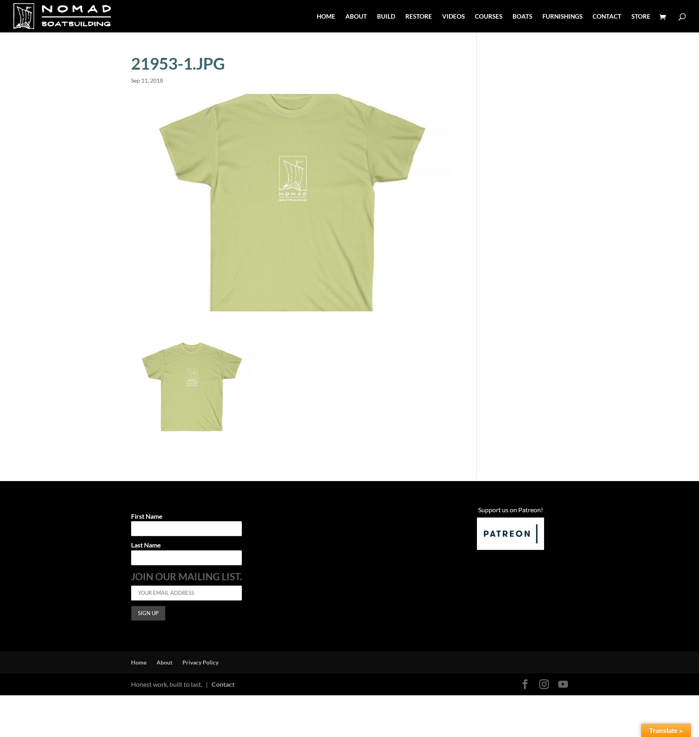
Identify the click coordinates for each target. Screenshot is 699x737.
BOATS (522, 16)
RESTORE (418, 16)
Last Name (146, 545)
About (164, 662)
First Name (147, 516)
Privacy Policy (200, 662)
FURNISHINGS (562, 16)
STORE (640, 16)
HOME (326, 16)
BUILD (386, 16)
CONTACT (607, 16)
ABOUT (356, 16)
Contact (223, 684)
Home (138, 662)
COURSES (488, 16)
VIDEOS (453, 16)
